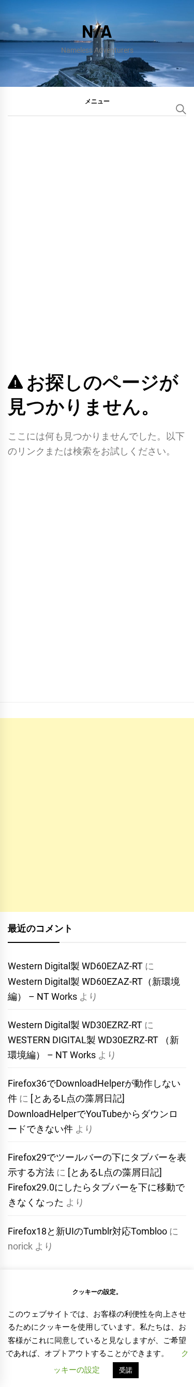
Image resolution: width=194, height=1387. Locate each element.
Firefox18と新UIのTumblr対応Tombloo (87, 1231)
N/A (97, 30)
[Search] (181, 109)
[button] (97, 101)
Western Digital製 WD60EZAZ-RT (75, 966)
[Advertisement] (97, 815)
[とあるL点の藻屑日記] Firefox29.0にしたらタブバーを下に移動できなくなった (96, 1187)
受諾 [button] (125, 1370)
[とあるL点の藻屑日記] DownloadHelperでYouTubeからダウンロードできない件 (93, 1113)
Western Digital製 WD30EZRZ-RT (75, 1024)
